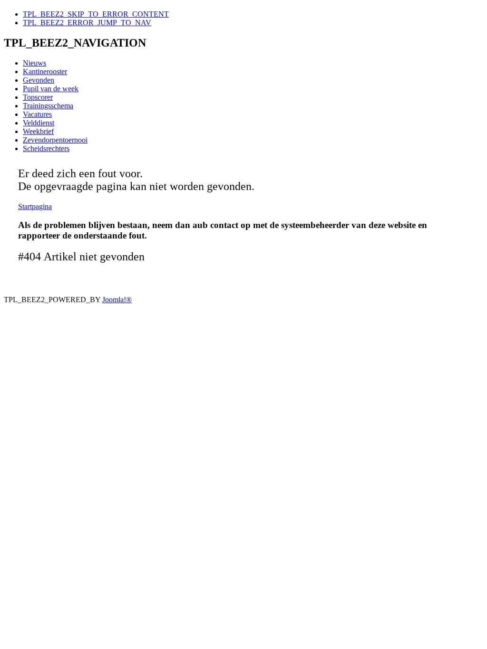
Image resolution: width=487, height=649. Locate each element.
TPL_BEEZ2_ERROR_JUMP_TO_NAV (87, 23)
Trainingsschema (48, 106)
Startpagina (35, 206)
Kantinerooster (45, 71)
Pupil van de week (50, 89)
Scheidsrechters (46, 148)
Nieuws (34, 63)
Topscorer (38, 97)
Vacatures (37, 114)
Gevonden (38, 80)
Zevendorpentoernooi (55, 140)
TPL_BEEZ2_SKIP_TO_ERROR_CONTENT (96, 14)
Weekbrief (38, 131)
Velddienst (38, 123)
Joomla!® (117, 300)
